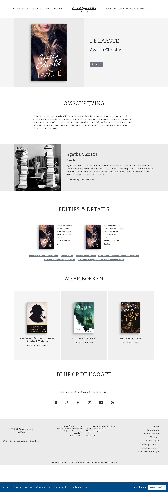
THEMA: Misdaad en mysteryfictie (59, 260)
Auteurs (45, 9)
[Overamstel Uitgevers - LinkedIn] (55, 402)
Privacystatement (151, 444)
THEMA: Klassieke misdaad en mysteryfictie (118, 256)
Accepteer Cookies (157, 487)
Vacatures (155, 437)
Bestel (60, 244)
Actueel (55, 9)
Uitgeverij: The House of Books (44, 256)
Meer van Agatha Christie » (81, 180)
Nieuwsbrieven (152, 433)
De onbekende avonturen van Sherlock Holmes (37, 340)
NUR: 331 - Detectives (85, 256)
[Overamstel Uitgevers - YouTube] (101, 402)
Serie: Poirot (67, 256)
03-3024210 (90, 435)
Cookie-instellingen (149, 451)
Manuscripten (152, 441)
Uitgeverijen (20, 9)
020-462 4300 (76, 435)
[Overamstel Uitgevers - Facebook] (78, 402)
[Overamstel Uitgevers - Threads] (112, 402)
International (126, 9)
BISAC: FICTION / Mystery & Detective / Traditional (101, 260)
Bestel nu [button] (97, 64)
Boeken (34, 9)
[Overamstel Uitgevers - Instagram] (66, 402)
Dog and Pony (112, 462)
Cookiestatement (151, 448)
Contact (141, 9)
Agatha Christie (82, 154)
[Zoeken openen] (151, 9)
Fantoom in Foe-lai (84, 338)
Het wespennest (130, 338)
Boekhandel (153, 430)
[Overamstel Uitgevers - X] (89, 402)
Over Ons (111, 9)
